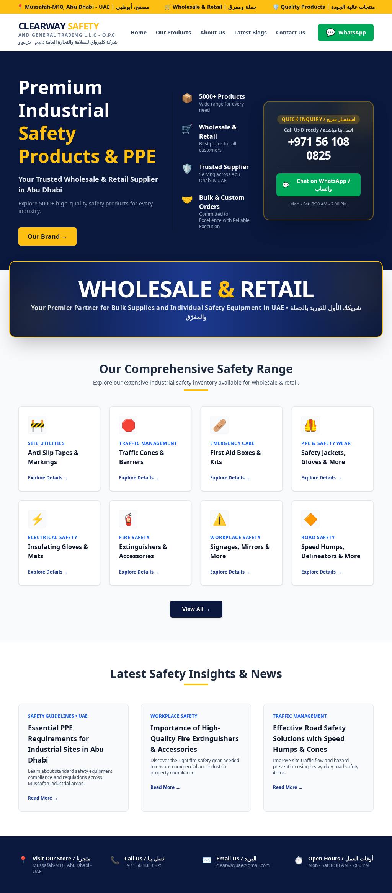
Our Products (173, 32)
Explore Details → (48, 477)
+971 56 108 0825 (319, 148)
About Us (212, 32)
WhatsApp (346, 32)
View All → (196, 609)
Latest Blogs (250, 32)
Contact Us (290, 32)
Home (139, 32)
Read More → (43, 798)
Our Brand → (47, 236)
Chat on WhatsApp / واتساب (316, 184)
